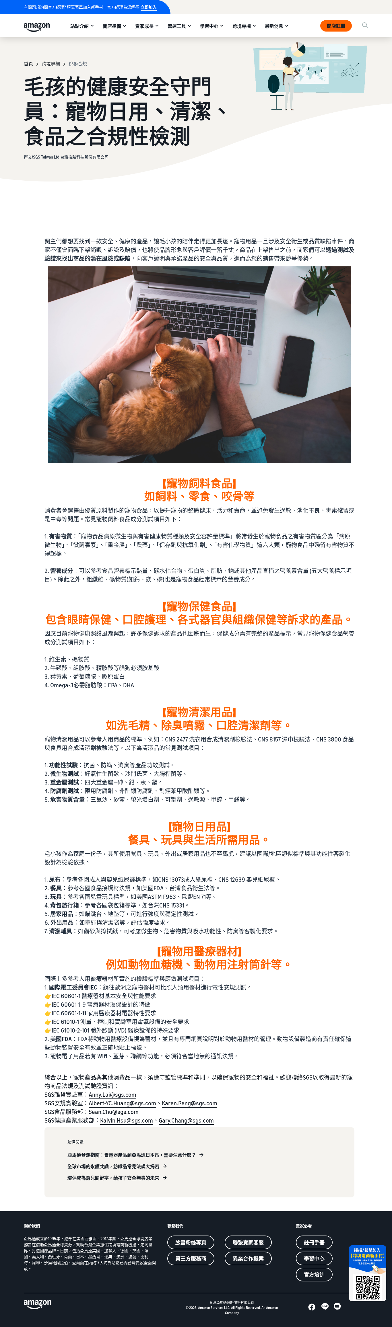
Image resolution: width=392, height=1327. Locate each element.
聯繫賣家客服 (248, 1242)
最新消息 (274, 26)
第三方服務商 (190, 1258)
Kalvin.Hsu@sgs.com (126, 1120)
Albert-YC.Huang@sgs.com (122, 1103)
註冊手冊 (314, 1242)
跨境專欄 (241, 26)
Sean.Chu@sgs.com (114, 1112)
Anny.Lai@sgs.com (112, 1094)
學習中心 (209, 26)
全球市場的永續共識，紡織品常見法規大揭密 (113, 1166)
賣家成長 (144, 26)
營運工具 (177, 26)
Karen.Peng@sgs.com (189, 1103)
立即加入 (149, 7)
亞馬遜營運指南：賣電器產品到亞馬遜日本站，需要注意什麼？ (131, 1155)
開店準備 (112, 26)
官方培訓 (314, 1274)
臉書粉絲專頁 (190, 1242)
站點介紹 (79, 26)
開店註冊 (336, 26)
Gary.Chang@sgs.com (186, 1120)
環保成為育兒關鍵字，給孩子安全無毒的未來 (113, 1178)
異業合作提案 (248, 1258)
